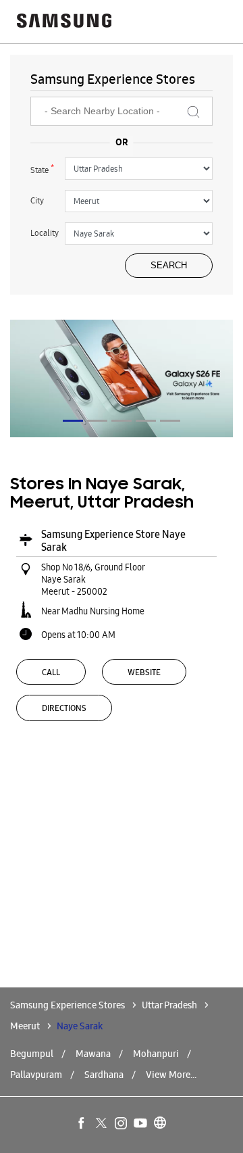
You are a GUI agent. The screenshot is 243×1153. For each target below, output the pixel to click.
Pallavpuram (36, 1075)
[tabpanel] (121, 378)
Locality (44, 233)
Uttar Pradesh (169, 1005)
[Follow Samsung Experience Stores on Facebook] (82, 1124)
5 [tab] (170, 421)
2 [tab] (97, 421)
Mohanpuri (156, 1054)
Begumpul (31, 1054)
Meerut (25, 1026)
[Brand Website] (160, 1124)
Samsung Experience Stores (68, 1005)
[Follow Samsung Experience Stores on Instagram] (121, 1124)
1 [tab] (73, 421)
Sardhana (104, 1075)
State (42, 169)
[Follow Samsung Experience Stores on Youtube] (141, 1124)
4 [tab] (146, 421)
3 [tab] (121, 421)
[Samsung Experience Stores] (64, 22)
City (37, 200)
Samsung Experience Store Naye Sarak (113, 541)
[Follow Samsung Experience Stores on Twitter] (102, 1124)
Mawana (93, 1054)
